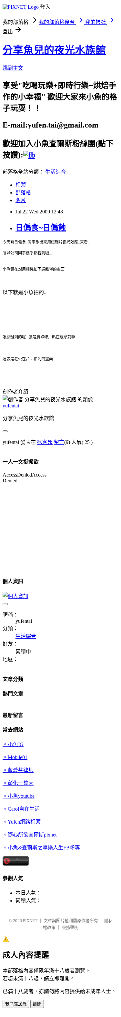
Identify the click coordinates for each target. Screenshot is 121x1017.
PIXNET (30, 920)
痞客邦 (45, 442)
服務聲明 (70, 927)
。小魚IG (13, 744)
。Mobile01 (15, 757)
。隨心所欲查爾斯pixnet (29, 834)
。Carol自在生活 (21, 809)
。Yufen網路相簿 (22, 822)
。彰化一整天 (18, 783)
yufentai (11, 405)
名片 (20, 200)
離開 (37, 1004)
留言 (59, 442)
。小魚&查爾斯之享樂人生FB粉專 (41, 847)
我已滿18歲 (15, 1004)
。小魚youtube (19, 796)
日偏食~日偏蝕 (40, 227)
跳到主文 (13, 68)
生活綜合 (55, 172)
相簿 (20, 185)
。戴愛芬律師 (18, 770)
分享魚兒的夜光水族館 (54, 50)
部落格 (23, 192)
